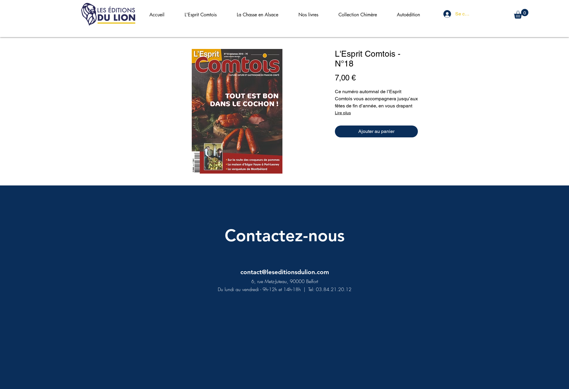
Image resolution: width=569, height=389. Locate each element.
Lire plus (343, 112)
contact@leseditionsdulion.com (284, 272)
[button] (521, 14)
